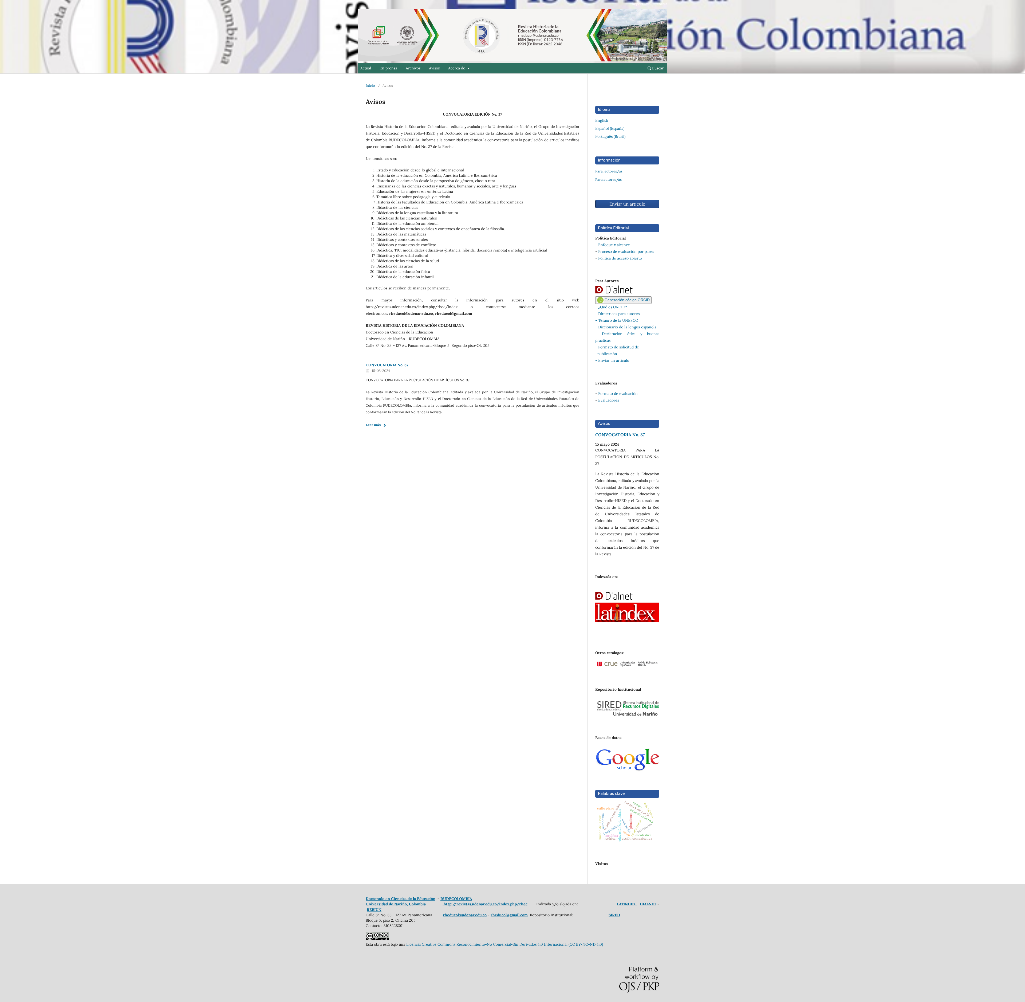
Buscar (657, 68)
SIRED (614, 915)
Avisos (434, 68)
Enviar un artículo (627, 204)
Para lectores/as (608, 171)
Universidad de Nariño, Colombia (396, 904)
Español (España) (609, 128)
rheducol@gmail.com (509, 915)
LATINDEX (627, 904)
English (601, 120)
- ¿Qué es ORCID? (611, 307)
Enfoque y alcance (614, 244)
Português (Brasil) (610, 136)
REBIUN (374, 909)
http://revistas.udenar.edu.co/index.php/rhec (485, 904)
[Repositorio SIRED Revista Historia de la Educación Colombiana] (627, 715)
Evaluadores (608, 400)
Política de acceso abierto (620, 258)
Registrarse (641, 4)
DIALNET (648, 904)
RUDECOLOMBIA (456, 898)
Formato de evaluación (618, 393)
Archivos (413, 68)
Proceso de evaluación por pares (626, 251)
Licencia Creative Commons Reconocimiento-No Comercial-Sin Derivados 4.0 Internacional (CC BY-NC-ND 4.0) (504, 944)
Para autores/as (608, 179)
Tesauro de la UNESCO (618, 320)
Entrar (662, 4)
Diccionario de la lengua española (627, 327)
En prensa (388, 68)
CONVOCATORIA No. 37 (387, 365)
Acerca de (457, 68)
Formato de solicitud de (618, 347)
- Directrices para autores (617, 313)
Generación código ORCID (627, 300)
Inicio (370, 85)
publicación (606, 353)
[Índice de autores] (620, 292)
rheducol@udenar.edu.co (465, 915)
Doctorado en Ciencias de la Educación (400, 898)
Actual (365, 68)
